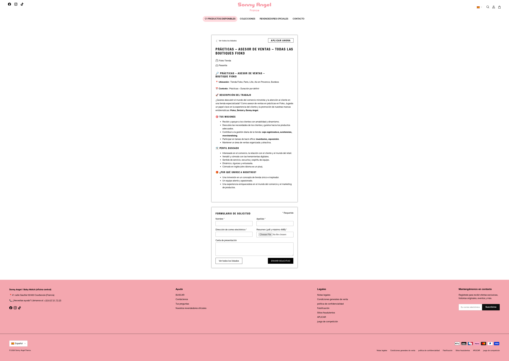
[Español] (479, 7)
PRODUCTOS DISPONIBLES (221, 19)
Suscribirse (490, 307)
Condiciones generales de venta (332, 299)
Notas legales (323, 295)
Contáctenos (182, 299)
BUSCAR (180, 295)
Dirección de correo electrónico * (231, 229)
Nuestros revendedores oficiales (191, 308)
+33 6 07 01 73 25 (52, 300)
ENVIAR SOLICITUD (280, 261)
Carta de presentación (226, 240)
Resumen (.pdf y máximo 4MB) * (271, 229)
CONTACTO (298, 19)
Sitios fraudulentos (326, 312)
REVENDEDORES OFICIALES (274, 19)
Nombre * (220, 219)
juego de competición (327, 321)
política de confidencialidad (330, 304)
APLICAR (321, 317)
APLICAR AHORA (281, 40)
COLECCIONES (247, 19)
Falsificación (323, 308)
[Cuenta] (493, 7)
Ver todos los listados (229, 261)
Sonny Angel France (23, 350)
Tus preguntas (182, 304)
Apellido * (261, 219)
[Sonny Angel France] (254, 7)
